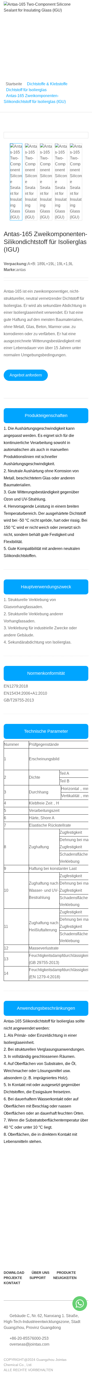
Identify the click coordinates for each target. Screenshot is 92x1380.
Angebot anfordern (26, 375)
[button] (82, 135)
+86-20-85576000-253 (29, 1338)
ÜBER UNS (40, 1273)
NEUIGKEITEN (65, 1278)
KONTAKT (12, 1283)
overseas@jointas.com (29, 1344)
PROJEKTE (13, 1278)
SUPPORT (37, 1278)
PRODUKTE (66, 1273)
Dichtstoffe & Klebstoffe (47, 84)
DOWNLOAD (14, 1273)
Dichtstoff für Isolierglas (26, 90)
